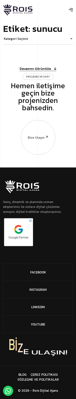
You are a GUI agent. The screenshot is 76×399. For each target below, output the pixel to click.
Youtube (38, 324)
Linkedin (38, 306)
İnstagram (38, 289)
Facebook (38, 272)
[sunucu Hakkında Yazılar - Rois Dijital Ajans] (17, 10)
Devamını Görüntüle (36, 69)
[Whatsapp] (8, 391)
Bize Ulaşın (36, 137)
